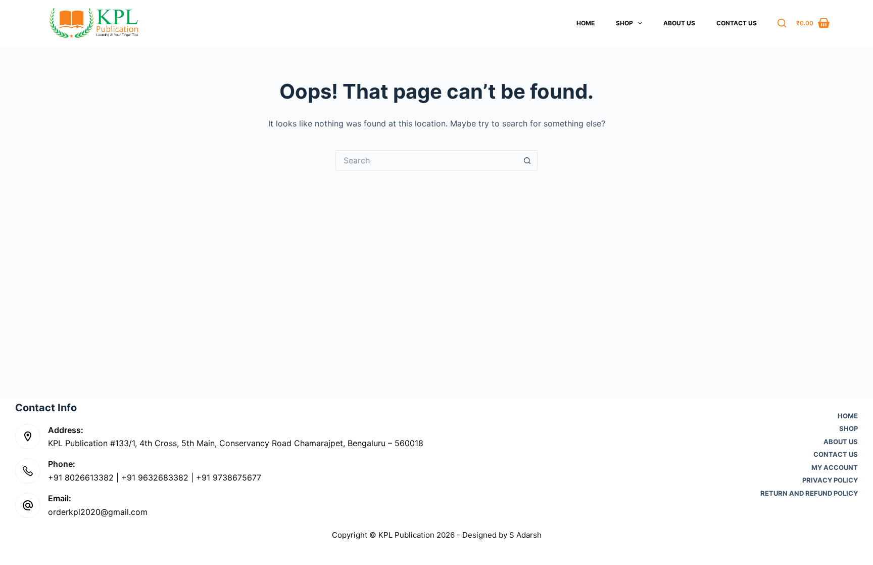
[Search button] (527, 160)
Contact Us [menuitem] (736, 23)
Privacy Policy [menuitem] (830, 480)
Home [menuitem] (585, 23)
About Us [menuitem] (679, 23)
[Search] (782, 23)
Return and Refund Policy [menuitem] (809, 493)
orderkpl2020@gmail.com (98, 512)
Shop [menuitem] (624, 23)
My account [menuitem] (834, 467)
